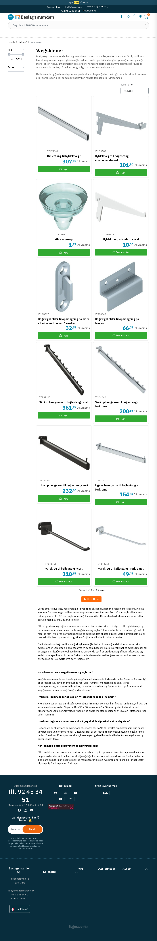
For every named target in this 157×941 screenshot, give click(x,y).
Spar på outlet (78, 2)
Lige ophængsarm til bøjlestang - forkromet (116, 487)
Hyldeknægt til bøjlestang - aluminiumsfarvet (112, 158)
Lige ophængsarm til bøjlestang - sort (64, 485)
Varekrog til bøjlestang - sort (64, 568)
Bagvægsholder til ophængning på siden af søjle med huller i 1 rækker (64, 321)
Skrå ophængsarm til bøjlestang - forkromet (116, 404)
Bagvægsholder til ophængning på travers (117, 321)
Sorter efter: (127, 84)
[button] (146, 17)
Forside (11, 42)
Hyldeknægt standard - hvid (121, 239)
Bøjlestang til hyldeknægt (64, 156)
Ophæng (23, 42)
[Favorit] (128, 16)
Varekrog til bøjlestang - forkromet (121, 568)
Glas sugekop (64, 239)
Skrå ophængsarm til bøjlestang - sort (63, 402)
